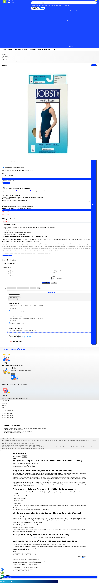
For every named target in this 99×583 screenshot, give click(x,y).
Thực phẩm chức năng (21, 49)
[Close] (0, 450)
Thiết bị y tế (32, 49)
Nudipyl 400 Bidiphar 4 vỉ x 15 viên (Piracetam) (23, 569)
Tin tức (56, 49)
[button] (68, 10)
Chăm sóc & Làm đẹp (6, 49)
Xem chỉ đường (20, 311)
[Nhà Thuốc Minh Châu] (8, 3)
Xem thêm (11, 165)
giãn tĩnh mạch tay (12, 288)
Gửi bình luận (46, 282)
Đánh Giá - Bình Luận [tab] (9, 260)
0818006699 (13, 320)
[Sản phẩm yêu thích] (68, 20)
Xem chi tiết (56, 191)
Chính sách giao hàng (9, 417)
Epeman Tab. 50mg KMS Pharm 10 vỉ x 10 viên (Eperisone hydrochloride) (18, 206)
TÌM (93, 204)
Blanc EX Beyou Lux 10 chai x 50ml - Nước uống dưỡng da (14, 200)
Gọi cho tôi (6, 183)
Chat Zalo (12, 311)
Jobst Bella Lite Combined (23, 288)
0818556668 (13, 308)
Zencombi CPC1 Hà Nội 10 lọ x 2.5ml (21, 570)
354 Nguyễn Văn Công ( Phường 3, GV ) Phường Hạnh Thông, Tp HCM (26, 305)
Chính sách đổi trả (8, 413)
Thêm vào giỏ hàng (8, 179)
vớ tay (38, 288)
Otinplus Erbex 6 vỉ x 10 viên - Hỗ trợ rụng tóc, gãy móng (25, 567)
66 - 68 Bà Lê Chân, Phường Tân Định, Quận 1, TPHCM (23, 330)
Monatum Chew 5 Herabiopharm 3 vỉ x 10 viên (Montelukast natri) (16, 208)
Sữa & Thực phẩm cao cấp (45, 49)
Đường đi (44, 428)
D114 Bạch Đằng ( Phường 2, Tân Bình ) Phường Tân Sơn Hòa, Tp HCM (26, 318)
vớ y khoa (33, 288)
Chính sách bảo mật (8, 415)
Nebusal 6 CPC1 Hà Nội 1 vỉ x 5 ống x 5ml (11, 198)
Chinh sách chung (8, 411)
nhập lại (54, 282)
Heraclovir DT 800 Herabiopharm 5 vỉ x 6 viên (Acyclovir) (25, 564)
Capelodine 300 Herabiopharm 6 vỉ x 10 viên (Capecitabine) (15, 205)
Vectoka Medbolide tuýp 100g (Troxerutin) (22, 566)
